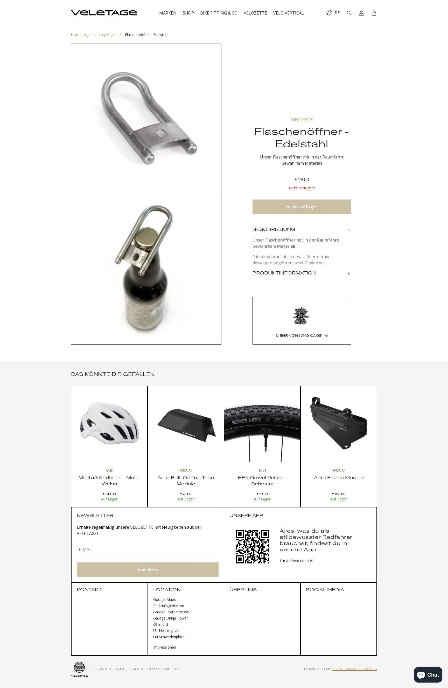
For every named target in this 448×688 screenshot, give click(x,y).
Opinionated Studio (354, 669)
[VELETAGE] (104, 13)
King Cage (107, 34)
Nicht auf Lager (301, 207)
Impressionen (164, 647)
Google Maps (164, 599)
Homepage (80, 34)
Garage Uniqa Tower (170, 618)
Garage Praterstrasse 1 (172, 611)
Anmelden (147, 570)
